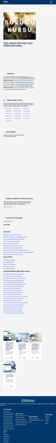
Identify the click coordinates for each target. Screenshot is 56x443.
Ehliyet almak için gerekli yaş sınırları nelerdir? (12, 247)
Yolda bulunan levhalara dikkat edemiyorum (12, 234)
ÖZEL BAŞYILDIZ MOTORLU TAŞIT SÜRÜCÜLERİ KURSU (13, 292)
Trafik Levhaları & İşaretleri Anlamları (36, 420)
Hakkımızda (5, 434)
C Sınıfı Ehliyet (8, 113)
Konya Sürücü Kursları (8, 423)
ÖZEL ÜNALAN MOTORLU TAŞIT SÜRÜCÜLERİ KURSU (13, 290)
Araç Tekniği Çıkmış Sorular (9, 268)
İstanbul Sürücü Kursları (8, 414)
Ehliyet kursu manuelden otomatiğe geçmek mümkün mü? (15, 237)
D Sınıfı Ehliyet (8, 111)
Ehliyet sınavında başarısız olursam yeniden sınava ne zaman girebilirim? (18, 252)
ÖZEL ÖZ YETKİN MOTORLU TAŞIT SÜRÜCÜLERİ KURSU (13, 304)
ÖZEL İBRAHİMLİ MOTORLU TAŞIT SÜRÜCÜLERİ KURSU (13, 282)
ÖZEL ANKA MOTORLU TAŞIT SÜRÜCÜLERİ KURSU (12, 276)
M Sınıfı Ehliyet (8, 120)
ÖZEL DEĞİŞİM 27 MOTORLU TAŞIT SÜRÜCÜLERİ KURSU (13, 274)
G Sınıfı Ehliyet (8, 108)
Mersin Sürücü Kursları (8, 427)
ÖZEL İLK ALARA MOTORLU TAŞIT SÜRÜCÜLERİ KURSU (13, 306)
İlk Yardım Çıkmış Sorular (8, 262)
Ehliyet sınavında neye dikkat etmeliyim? (11, 241)
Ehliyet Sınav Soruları (19, 417)
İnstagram (47, 416)
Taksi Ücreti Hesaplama (34, 418)
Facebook (47, 418)
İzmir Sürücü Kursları (7, 418)
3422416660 (9, 206)
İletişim (4, 432)
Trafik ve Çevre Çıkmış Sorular (9, 264)
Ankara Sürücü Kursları (8, 416)
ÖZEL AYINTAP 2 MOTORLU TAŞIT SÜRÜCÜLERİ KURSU (13, 286)
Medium (46, 423)
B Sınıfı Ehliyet (17, 116)
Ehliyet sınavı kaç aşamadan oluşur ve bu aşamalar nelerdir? (16, 250)
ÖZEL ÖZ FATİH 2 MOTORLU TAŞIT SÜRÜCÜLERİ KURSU (13, 298)
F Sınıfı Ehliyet (17, 108)
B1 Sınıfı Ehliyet (26, 116)
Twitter (46, 421)
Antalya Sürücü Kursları (8, 425)
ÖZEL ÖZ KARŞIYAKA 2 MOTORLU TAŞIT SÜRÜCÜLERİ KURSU (14, 278)
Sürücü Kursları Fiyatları (8, 413)
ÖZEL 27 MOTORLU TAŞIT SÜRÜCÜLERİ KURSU (11, 288)
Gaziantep (23, 9)
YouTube (47, 420)
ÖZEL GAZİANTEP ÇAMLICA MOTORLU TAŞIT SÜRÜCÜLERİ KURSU (15, 302)
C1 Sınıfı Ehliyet (27, 113)
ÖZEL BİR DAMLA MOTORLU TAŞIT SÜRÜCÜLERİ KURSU (13, 280)
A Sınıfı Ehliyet (8, 118)
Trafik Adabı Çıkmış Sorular (9, 266)
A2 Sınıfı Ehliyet (17, 118)
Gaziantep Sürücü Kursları (8, 429)
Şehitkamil (29, 9)
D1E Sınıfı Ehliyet (17, 111)
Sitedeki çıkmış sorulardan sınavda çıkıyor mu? (13, 245)
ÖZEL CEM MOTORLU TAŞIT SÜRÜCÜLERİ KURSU (12, 300)
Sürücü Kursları (15, 9)
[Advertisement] (19, 58)
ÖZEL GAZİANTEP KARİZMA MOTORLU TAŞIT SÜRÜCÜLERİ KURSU (15, 296)
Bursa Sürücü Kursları (8, 420)
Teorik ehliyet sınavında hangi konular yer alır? (13, 254)
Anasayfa (7, 9)
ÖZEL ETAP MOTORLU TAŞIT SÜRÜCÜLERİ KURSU (12, 294)
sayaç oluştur (6, 438)
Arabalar (30, 421)
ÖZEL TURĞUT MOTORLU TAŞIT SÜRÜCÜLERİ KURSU (13, 311)
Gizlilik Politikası (6, 436)
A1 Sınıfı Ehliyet (26, 118)
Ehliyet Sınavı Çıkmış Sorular (9, 260)
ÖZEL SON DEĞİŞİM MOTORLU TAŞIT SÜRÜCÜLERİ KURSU (14, 313)
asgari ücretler (6, 440)
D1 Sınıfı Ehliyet (27, 111)
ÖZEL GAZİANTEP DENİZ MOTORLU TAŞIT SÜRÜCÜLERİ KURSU (14, 284)
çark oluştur (5, 441)
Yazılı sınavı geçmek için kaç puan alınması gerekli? (14, 239)
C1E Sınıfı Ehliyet (17, 113)
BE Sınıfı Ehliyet (8, 116)
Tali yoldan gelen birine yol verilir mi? (11, 243)
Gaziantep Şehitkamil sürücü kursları (24, 82)
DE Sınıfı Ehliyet (26, 108)
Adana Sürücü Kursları (8, 421)
